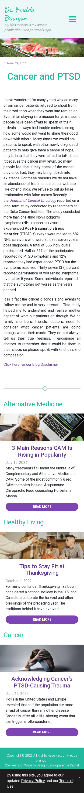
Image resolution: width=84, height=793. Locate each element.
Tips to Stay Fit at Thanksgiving (42, 569)
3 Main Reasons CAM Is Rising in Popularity (42, 451)
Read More (42, 507)
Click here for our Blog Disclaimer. (31, 364)
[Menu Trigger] (72, 19)
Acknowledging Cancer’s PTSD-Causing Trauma (42, 682)
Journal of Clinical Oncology (33, 200)
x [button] (80, 777)
